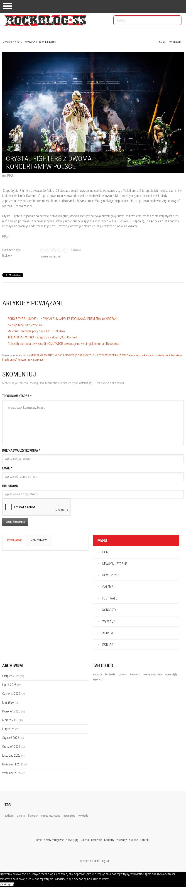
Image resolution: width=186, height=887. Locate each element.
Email (162, 42)
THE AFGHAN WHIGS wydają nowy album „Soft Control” (43, 337)
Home (106, 552)
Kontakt (108, 644)
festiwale (110, 674)
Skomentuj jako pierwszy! (40, 42)
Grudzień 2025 (13, 746)
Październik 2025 (15, 764)
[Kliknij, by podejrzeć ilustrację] (93, 112)
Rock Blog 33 (101, 861)
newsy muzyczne (50, 256)
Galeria (108, 587)
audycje (98, 674)
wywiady (98, 679)
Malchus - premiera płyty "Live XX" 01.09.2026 (36, 331)
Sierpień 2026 (13, 676)
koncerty (135, 674)
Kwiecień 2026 (13, 711)
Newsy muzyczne (114, 564)
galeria (123, 674)
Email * (7, 468)
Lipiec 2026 (11, 685)
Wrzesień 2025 (13, 773)
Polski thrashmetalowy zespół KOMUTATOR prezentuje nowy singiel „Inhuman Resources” (64, 343)
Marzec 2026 (12, 720)
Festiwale (109, 598)
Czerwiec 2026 (13, 693)
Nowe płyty (110, 575)
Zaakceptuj (7, 884)
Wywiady (108, 621)
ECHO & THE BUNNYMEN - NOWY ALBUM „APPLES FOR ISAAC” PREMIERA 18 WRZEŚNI (62, 319)
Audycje (108, 633)
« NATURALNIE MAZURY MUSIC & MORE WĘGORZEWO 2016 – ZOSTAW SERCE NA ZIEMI (76, 355)
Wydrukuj (175, 42)
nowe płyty (171, 674)
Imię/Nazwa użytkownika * (21, 450)
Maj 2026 (10, 702)
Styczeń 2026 (13, 738)
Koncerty (109, 610)
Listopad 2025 (13, 755)
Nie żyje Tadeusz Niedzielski (25, 325)
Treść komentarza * (17, 396)
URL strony (10, 486)
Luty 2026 (10, 729)
